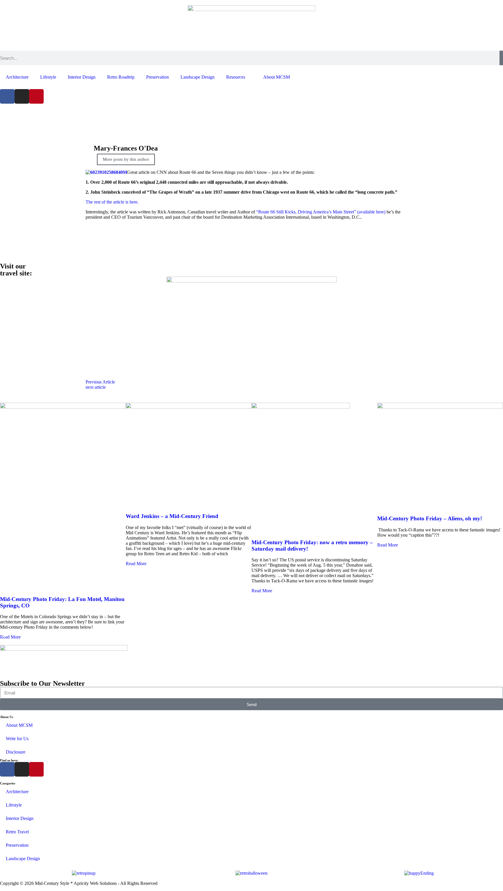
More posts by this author (126, 159)
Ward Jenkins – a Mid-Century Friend (172, 516)
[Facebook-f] (7, 96)
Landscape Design (197, 77)
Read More (10, 636)
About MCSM (276, 77)
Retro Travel (17, 831)
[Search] (501, 58)
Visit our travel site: (16, 269)
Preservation (157, 77)
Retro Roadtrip (120, 77)
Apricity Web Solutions (95, 883)
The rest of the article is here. (112, 201)
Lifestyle (48, 77)
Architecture (17, 77)
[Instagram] (22, 96)
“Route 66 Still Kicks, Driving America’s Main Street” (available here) (320, 211)
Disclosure (15, 751)
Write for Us (17, 738)
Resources (235, 77)
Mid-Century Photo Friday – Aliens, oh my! (429, 518)
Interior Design (81, 77)
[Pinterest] (36, 96)
